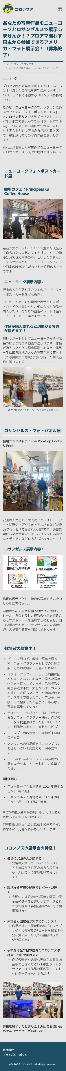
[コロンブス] (18, 7)
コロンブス (27, 1064)
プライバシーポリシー (16, 1055)
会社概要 (8, 1050)
